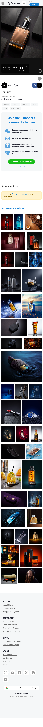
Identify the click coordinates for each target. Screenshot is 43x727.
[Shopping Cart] (24, 3)
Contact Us (7, 657)
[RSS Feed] (6, 679)
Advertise (7, 661)
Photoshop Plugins (11, 644)
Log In (30, 1)
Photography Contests (12, 631)
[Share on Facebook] (34, 85)
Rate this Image (10, 67)
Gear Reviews (9, 608)
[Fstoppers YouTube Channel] (13, 673)
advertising (15, 108)
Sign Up (34, 4)
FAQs (5, 664)
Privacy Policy (14, 696)
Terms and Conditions (26, 696)
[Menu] (3, 3)
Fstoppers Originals (11, 611)
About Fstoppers (10, 654)
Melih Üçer (13, 85)
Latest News (8, 605)
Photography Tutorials (12, 641)
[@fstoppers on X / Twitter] (26, 673)
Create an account (19, 194)
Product (6, 104)
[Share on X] (39, 85)
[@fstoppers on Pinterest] (33, 673)
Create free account (21, 161)
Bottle (34, 104)
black (5, 108)
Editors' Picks (8, 621)
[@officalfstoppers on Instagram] (6, 673)
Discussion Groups (11, 628)
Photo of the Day (10, 624)
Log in (22, 166)
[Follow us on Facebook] (19, 673)
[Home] (13, 3)
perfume (25, 104)
